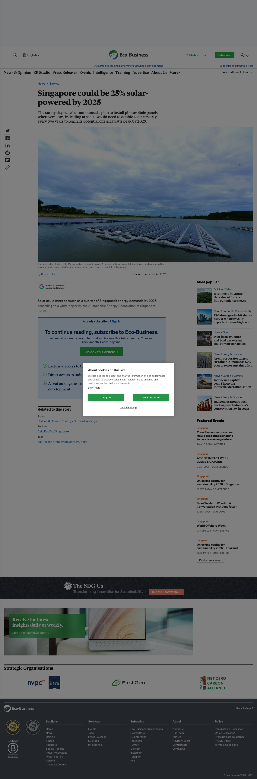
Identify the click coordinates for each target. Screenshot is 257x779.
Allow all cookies (151, 397)
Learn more (94, 387)
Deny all (106, 397)
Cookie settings (128, 407)
